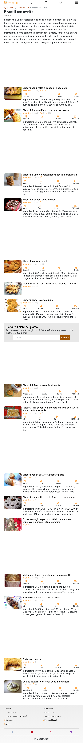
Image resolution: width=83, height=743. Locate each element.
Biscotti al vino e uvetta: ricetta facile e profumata (50, 174)
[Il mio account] (46, 2)
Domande (9, 720)
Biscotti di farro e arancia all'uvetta (41, 385)
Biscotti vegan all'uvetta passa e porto (43, 474)
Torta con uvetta (32, 659)
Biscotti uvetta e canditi (35, 261)
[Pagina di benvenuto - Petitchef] (5, 8)
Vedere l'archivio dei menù (16, 716)
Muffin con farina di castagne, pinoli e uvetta (47, 575)
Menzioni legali (50, 720)
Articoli (8, 724)
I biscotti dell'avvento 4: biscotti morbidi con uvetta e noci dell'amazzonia (51, 409)
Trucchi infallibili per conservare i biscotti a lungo (49, 283)
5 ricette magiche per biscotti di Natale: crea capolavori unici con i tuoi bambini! (47, 520)
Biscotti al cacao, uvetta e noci (39, 199)
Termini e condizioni (52, 716)
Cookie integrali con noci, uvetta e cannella (46, 681)
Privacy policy (50, 712)
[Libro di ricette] (32, 2)
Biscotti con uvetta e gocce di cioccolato (45, 88)
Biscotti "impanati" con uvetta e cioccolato (46, 110)
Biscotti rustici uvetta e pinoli (38, 300)
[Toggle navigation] (76, 2)
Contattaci (48, 709)
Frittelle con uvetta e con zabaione (41, 597)
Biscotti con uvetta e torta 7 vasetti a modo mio (49, 497)
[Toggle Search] (61, 2)
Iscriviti (65, 337)
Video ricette (11, 712)
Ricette (8, 709)
